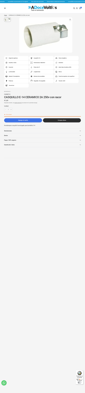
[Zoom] (70, 19)
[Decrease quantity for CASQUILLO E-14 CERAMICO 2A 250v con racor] (5, 109)
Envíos (6, 135)
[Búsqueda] (74, 8)
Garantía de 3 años (9, 145)
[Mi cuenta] (77, 8)
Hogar (5, 15)
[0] (79, 8)
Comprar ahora (62, 120)
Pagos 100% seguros (10, 140)
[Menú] (82, 371)
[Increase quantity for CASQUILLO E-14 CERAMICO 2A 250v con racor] (11, 109)
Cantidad (6, 106)
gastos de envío (18, 102)
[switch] (79, 383)
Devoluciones (8, 131)
